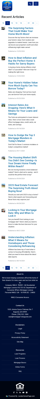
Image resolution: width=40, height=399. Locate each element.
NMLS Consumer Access (20, 297)
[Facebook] (13, 392)
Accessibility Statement (20, 337)
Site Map (20, 342)
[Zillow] (26, 392)
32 (33, 23)
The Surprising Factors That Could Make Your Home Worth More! (20, 31)
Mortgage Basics (20, 363)
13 (16, 23)
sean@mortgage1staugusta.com (20, 317)
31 (29, 23)
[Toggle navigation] (36, 4)
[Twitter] (17, 392)
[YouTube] (23, 392)
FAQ (20, 371)
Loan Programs (20, 354)
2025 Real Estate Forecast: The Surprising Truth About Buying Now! (23, 188)
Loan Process (20, 358)
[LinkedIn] (20, 392)
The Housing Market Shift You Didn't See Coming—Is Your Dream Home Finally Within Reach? (22, 162)
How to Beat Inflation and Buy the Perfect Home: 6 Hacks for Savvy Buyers (22, 60)
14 (21, 23)
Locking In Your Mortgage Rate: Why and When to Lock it (22, 213)
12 (12, 23)
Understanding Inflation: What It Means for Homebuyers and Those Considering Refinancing (21, 241)
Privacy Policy (20, 333)
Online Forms (20, 367)
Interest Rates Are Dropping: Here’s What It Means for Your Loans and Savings (22, 109)
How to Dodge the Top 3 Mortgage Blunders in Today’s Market (21, 138)
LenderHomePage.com (26, 396)
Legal (20, 329)
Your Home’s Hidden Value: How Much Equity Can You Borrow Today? (23, 85)
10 (3, 23)
